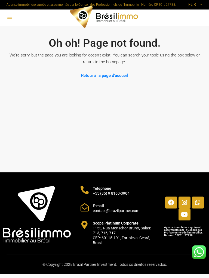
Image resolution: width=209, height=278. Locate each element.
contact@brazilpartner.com (116, 210)
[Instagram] (184, 202)
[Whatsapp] (198, 202)
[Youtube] (184, 214)
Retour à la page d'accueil (104, 75)
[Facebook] (171, 202)
